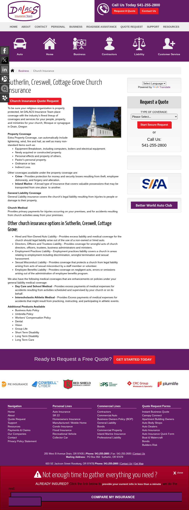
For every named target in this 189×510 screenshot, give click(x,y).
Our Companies (17, 433)
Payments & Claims (19, 430)
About (26, 26)
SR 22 (56, 415)
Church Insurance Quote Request (34, 101)
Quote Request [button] (132, 26)
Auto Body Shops (152, 422)
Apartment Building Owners (158, 419)
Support (12, 422)
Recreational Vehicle (64, 433)
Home (14, 26)
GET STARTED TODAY (134, 359)
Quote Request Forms (156, 406)
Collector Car (60, 437)
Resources (14, 426)
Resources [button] (171, 26)
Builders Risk (149, 444)
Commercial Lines (109, 406)
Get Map (138, 463)
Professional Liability (109, 437)
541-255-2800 (148, 5)
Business (23, 70)
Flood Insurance (62, 430)
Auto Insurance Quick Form (158, 433)
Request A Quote (124, 10)
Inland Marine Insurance (111, 433)
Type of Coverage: (154, 111)
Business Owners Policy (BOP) (115, 419)
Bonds (101, 426)
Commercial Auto (107, 415)
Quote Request (16, 419)
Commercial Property (109, 430)
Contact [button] (41, 26)
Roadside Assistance (101, 26)
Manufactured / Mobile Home (70, 422)
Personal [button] (58, 26)
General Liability (106, 422)
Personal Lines (62, 406)
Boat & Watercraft (152, 437)
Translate (164, 87)
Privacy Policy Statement (22, 441)
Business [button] (75, 26)
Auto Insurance (61, 411)
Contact (12, 437)
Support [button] (153, 26)
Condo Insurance (63, 426)
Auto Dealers (149, 426)
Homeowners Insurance (66, 419)
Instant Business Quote (155, 411)
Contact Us (149, 10)
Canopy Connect (152, 415)
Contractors (104, 411)
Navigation (15, 406)
